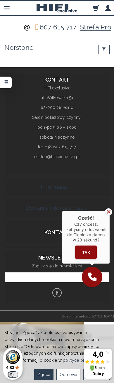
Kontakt (57, 232)
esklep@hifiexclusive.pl (57, 156)
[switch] (13, 374)
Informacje (55, 187)
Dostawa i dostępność (55, 208)
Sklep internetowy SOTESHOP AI (88, 316)
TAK (86, 252)
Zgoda (43, 374)
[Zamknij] (108, 212)
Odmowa (68, 374)
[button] (92, 277)
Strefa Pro (95, 27)
